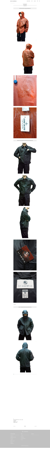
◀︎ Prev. (14, 426)
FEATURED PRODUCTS (23, 438)
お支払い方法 (12, 438)
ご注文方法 (12, 439)
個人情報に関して (12, 443)
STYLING (22, 439)
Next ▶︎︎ (36, 426)
